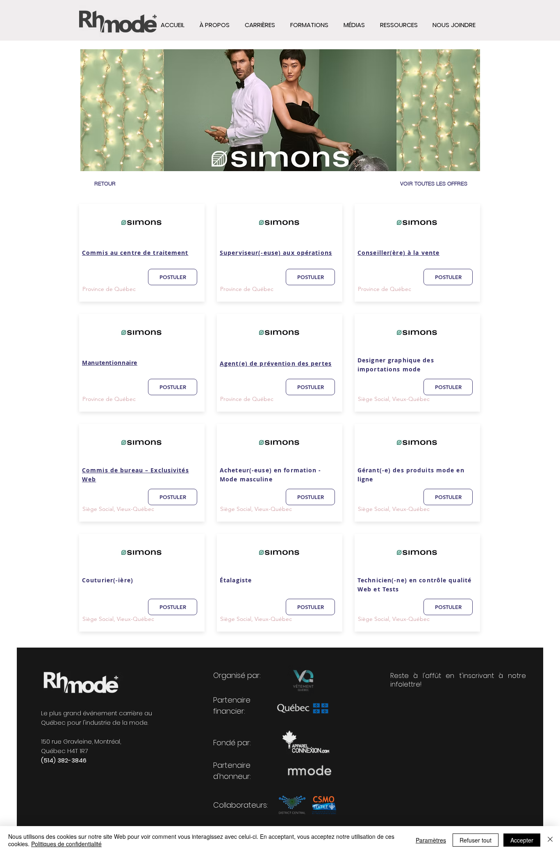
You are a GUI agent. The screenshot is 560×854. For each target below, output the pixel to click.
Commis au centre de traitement (135, 252)
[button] (398, 25)
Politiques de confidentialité (66, 844)
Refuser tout (476, 840)
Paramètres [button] (431, 840)
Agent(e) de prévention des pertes (276, 363)
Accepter (521, 840)
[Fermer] (550, 840)
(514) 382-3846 (64, 760)
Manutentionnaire (109, 362)
